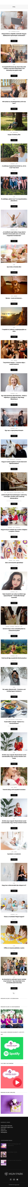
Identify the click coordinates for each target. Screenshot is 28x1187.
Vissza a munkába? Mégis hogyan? (14, 916)
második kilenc (15, 31)
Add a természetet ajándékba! (14, 562)
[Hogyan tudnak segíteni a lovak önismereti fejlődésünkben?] (14, 448)
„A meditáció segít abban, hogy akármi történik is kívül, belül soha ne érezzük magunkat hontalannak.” (14, 233)
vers (22, 492)
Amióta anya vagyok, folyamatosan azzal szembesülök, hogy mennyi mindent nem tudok (14, 756)
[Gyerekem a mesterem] (14, 840)
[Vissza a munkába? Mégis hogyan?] (14, 903)
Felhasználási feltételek (6, 1125)
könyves (17, 626)
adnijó (10, 560)
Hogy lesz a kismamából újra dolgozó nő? (14, 885)
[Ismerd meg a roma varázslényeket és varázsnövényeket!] (14, 615)
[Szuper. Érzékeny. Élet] (14, 121)
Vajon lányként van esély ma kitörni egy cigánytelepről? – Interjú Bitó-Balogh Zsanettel (14, 595)
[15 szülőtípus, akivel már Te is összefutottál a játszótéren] (14, 185)
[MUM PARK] (14, 1173)
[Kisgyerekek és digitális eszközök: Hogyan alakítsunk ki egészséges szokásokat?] (14, 20)
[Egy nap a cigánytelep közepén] (14, 417)
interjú (13, 163)
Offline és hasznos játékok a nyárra (14, 948)
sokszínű (15, 132)
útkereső (18, 459)
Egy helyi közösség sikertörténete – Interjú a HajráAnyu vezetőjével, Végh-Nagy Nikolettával (14, 397)
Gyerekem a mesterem (14, 854)
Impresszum (4, 1130)
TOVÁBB (14, 41)
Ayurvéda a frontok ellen (14, 267)
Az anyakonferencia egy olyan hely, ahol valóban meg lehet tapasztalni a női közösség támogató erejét (14, 68)
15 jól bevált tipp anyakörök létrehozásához (14, 658)
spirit (15, 787)
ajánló (7, 626)
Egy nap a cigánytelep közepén (14, 430)
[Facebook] (10, 1179)
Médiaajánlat (4, 1132)
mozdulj (18, 527)
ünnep (15, 296)
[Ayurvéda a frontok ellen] (14, 253)
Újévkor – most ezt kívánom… (14, 298)
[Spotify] (17, 1179)
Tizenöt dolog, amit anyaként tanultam (14, 789)
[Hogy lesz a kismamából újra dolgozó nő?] (14, 872)
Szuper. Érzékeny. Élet (14, 134)
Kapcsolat (3, 1129)
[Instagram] (14, 1179)
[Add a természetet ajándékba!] (14, 549)
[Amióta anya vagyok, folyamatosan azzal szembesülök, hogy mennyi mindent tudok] (14, 807)
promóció (12, 459)
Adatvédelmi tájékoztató (7, 1127)
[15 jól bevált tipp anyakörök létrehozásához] (14, 646)
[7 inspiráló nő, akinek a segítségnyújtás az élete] (14, 316)
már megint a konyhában (14, 492)
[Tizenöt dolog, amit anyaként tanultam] (14, 776)
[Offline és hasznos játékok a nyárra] (14, 934)
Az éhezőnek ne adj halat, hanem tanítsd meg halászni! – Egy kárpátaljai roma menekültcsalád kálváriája (14, 981)
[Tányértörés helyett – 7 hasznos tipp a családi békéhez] (14, 349)
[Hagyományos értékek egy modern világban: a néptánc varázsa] (14, 516)
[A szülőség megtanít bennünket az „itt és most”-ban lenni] (14, 152)
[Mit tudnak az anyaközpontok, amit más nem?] (14, 88)
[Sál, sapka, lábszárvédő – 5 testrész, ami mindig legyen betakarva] (14, 676)
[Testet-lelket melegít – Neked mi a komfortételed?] (14, 708)
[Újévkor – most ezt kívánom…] (14, 285)
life (10, 31)
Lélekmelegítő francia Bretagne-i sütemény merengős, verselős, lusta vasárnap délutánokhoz (14, 496)
